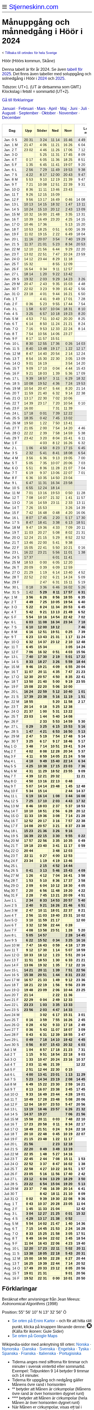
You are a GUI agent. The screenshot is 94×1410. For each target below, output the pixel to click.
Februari (26, 108)
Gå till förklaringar (17, 100)
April (53, 108)
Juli (84, 108)
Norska (82, 1344)
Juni (73, 108)
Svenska (47, 1349)
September (28, 113)
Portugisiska (70, 1353)
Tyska (83, 1349)
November (68, 113)
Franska (28, 1353)
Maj (63, 108)
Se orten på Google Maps (34, 1336)
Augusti (9, 113)
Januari (8, 108)
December (11, 117)
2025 (59, 78)
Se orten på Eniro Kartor (33, 1321)
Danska (29, 1349)
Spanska (10, 1353)
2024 (42, 78)
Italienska (47, 1353)
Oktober (49, 113)
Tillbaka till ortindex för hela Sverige (31, 53)
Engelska (66, 1349)
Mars (41, 108)
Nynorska (10, 1349)
